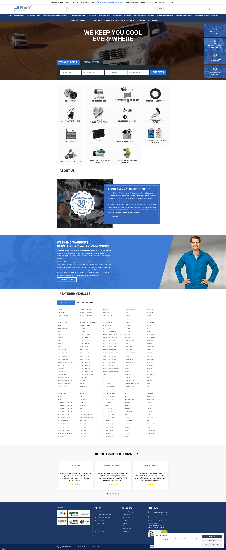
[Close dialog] (131, 256)
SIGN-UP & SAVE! (113, 288)
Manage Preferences (212, 544)
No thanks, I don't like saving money (113, 292)
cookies (166, 538)
